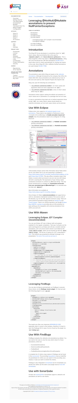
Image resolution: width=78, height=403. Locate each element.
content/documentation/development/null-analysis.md (47, 385)
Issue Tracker (17, 57)
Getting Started (17, 20)
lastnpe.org (57, 200)
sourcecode (35, 356)
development (63, 16)
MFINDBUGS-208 (55, 324)
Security (15, 63)
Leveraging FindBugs (38, 41)
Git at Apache (17, 69)
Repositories (16, 68)
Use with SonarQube (36, 45)
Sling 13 (15, 35)
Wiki (14, 44)
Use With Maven (35, 37)
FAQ (14, 45)
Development (17, 23)
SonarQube (49, 362)
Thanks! (15, 75)
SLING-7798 (42, 66)
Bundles (15, 24)
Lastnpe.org (40, 204)
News (14, 54)
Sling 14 (15, 33)
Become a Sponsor (18, 77)
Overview (15, 18)
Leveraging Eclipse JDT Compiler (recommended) (46, 39)
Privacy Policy (52, 391)
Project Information (18, 62)
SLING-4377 (59, 60)
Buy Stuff (15, 78)
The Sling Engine (18, 21)
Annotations (34, 34)
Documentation (38, 16)
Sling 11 (15, 38)
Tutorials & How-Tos (19, 26)
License (15, 53)
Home (30, 16)
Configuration (17, 29)
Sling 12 (15, 36)
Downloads (16, 51)
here (30, 234)
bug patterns (52, 356)
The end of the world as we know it (46, 236)
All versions (16, 39)
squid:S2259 (39, 374)
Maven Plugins (17, 27)
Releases (15, 56)
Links (14, 59)
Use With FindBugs (36, 43)
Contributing (16, 60)
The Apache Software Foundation (41, 391)
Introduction (34, 32)
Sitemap (15, 47)
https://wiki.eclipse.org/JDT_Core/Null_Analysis (42, 192)
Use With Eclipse (35, 35)
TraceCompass (33, 202)
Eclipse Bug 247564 (37, 176)
